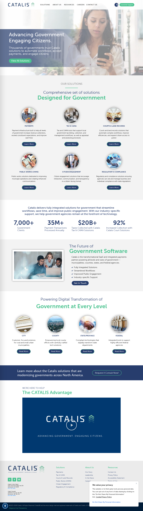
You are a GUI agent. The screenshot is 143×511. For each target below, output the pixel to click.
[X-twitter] (10, 479)
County (55, 336)
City (24, 336)
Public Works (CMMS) (29, 172)
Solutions (45, 5)
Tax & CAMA (71, 126)
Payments (29, 126)
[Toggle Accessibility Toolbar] (5, 506)
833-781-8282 (11, 488)
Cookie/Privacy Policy (104, 497)
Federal (119, 336)
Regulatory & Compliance (114, 172)
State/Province (87, 336)
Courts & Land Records (114, 126)
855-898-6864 (12, 495)
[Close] (136, 483)
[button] (71, 425)
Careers (81, 5)
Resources (69, 5)
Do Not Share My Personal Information (106, 502)
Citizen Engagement (71, 172)
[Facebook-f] (14, 479)
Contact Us (91, 5)
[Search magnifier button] (117, 5)
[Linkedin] (19, 479)
